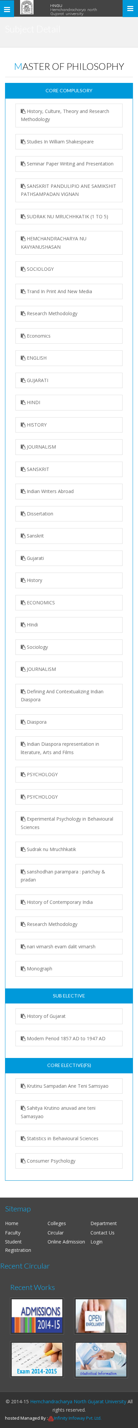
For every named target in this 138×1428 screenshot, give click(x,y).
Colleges (57, 1223)
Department (103, 1223)
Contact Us (102, 1232)
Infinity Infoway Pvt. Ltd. (77, 1418)
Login (96, 1241)
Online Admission (66, 1241)
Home (11, 1223)
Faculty (12, 1232)
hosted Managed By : (26, 1418)
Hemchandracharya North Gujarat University (78, 1401)
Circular (56, 1232)
